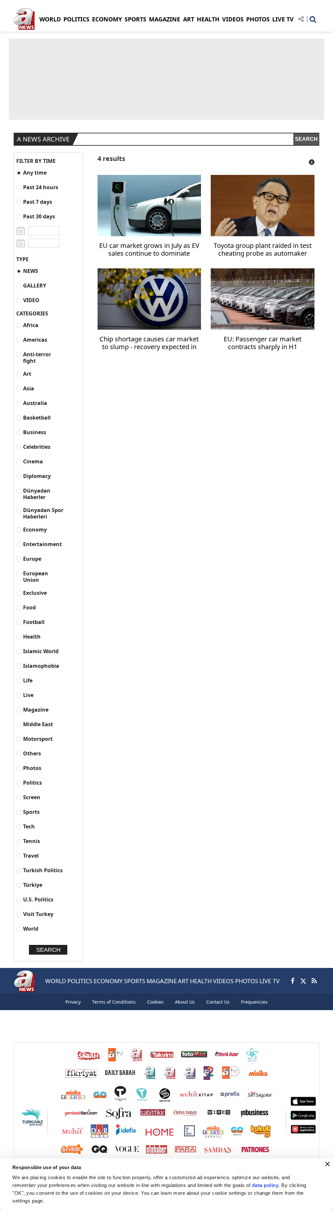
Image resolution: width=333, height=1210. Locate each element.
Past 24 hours (40, 187)
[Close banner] (327, 1164)
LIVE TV (283, 19)
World (30, 928)
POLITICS (76, 19)
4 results (111, 158)
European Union (35, 576)
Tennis (31, 840)
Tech (29, 826)
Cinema (33, 461)
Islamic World (41, 651)
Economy (35, 529)
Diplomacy (37, 475)
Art (27, 373)
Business (34, 432)
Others (32, 753)
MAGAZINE (164, 19)
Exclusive (35, 592)
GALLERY (34, 285)
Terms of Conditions (114, 1002)
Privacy (73, 1002)
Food (29, 607)
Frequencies (254, 1002)
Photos (32, 767)
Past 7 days (37, 201)
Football (34, 621)
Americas (35, 339)
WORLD (50, 19)
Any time (35, 172)
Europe (32, 558)
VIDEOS (233, 19)
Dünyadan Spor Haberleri (43, 513)
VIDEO (31, 300)
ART (188, 19)
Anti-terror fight (37, 357)
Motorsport (38, 738)
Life (28, 680)
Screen (31, 797)
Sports (31, 811)
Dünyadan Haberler (36, 493)
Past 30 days (39, 216)
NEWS (30, 270)
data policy (265, 1185)
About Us (185, 1002)
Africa (30, 325)
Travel (31, 855)
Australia (35, 402)
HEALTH (208, 19)
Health (32, 636)
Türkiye (32, 884)
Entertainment (42, 544)
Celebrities (36, 446)
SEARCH (306, 139)
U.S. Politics (38, 899)
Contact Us (218, 1002)
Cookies (155, 1002)
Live (28, 694)
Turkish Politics (43, 870)
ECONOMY (107, 19)
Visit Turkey (38, 914)
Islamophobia (41, 665)
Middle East (38, 724)
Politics (32, 782)
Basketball (37, 417)
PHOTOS (258, 19)
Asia (28, 388)
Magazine (35, 709)
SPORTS (135, 19)
